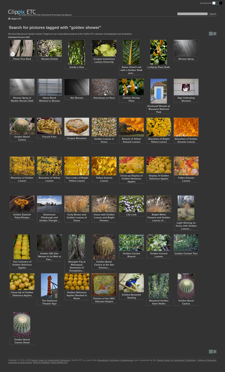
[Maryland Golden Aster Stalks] (158, 285)
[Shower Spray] (186, 48)
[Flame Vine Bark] (22, 48)
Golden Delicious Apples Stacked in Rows (77, 295)
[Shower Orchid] (49, 48)
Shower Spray (186, 59)
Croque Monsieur (76, 138)
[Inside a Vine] (76, 52)
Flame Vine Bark (22, 59)
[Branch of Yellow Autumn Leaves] (131, 127)
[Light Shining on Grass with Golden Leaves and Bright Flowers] (186, 207)
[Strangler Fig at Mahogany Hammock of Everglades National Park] (76, 246)
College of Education (206, 360)
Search (212, 14)
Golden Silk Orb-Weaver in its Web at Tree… (49, 256)
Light (213, 3)
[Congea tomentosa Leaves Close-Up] (104, 48)
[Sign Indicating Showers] (186, 87)
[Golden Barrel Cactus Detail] (22, 324)
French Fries (49, 136)
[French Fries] (49, 126)
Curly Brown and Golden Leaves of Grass (77, 217)
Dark (220, 3)
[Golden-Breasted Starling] (131, 282)
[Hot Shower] (76, 87)
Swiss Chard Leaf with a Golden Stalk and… (131, 70)
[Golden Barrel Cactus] (22, 126)
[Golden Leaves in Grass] (104, 127)
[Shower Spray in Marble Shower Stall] (22, 87)
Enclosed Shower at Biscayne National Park (159, 109)
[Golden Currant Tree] (186, 242)
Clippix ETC (16, 18)
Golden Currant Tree (186, 253)
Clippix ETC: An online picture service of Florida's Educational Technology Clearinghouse (40, 13)
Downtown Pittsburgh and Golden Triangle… (49, 217)
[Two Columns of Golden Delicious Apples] (22, 246)
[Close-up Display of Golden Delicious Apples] (131, 164)
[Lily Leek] (131, 203)
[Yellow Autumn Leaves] (104, 165)
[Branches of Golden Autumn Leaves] (186, 127)
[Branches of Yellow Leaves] (49, 165)
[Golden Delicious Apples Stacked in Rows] (76, 281)
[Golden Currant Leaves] (158, 242)
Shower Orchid (49, 59)
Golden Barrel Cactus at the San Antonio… (104, 264)
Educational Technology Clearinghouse (116, 360)
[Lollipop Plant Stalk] (158, 52)
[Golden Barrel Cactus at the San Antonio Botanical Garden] (104, 246)
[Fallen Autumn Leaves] (186, 165)
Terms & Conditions (41, 362)
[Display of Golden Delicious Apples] (158, 164)
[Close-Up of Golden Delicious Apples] (22, 281)
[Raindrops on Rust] (104, 87)
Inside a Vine (77, 67)
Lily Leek (131, 214)
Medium (217, 3)
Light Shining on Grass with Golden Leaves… (186, 225)
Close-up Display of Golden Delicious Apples (131, 178)
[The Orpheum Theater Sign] (49, 285)
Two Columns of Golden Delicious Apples (22, 264)
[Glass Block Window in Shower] (49, 87)
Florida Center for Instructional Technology (50, 360)
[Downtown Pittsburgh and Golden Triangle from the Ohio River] (49, 203)
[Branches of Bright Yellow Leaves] (158, 127)
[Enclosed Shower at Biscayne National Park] (158, 91)
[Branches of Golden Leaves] (22, 165)
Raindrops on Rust (104, 97)
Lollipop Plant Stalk (159, 67)
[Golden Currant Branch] (131, 242)
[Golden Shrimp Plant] (131, 87)
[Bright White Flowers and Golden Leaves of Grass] (158, 203)
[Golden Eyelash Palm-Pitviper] (22, 203)
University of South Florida (20, 362)
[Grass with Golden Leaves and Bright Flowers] (104, 203)
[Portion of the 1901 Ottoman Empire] (104, 284)
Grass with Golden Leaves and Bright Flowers (104, 217)
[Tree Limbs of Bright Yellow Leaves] (76, 165)
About (59, 362)
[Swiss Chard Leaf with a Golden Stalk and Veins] (131, 52)
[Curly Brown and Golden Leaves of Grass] (76, 203)
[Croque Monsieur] (76, 127)
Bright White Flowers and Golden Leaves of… (158, 217)
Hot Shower (76, 97)
